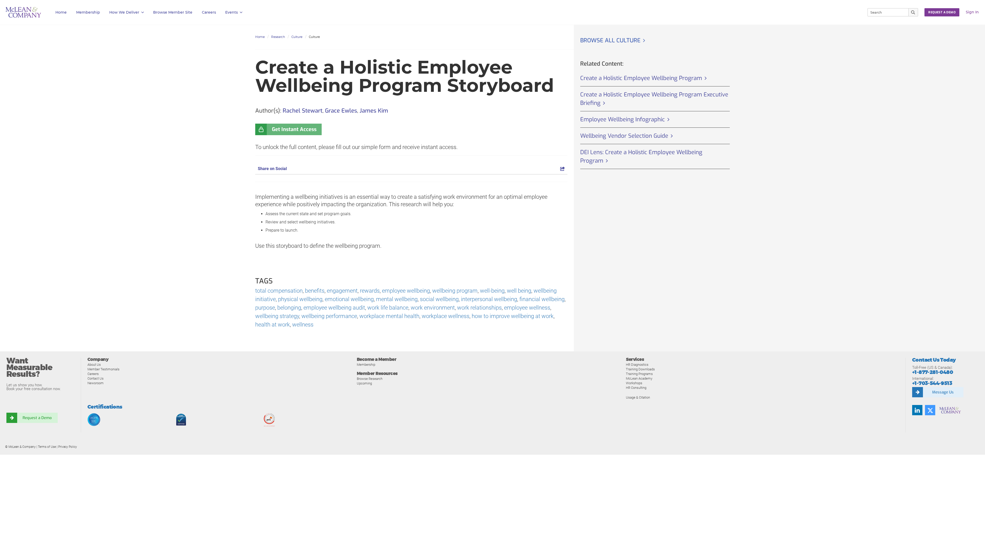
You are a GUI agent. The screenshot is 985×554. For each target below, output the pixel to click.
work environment (433, 307)
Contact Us (95, 378)
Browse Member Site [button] (172, 12)
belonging (289, 307)
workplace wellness (445, 316)
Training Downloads (640, 369)
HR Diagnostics (637, 365)
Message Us (943, 392)
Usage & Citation (638, 397)
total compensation (279, 291)
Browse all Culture (610, 40)
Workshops (634, 383)
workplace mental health (389, 316)
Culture (296, 37)
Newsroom (95, 383)
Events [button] (231, 12)
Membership (88, 12)
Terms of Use (47, 447)
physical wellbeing (300, 299)
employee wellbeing (406, 291)
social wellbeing (439, 299)
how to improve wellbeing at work (513, 316)
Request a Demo (37, 417)
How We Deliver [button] (124, 12)
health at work (272, 324)
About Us (94, 365)
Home (61, 12)
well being (519, 291)
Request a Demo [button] (942, 12)
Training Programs (639, 374)
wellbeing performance (329, 316)
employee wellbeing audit (334, 307)
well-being (492, 291)
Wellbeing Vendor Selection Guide (624, 136)
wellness (302, 324)
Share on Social (272, 168)
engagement (342, 291)
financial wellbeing (542, 299)
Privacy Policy (67, 447)
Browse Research (369, 379)
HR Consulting (636, 388)
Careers (93, 374)
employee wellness (527, 307)
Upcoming (364, 383)
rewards (370, 291)
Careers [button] (209, 12)
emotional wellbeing (349, 299)
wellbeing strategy (277, 316)
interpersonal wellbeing (489, 299)
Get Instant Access (294, 129)
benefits (314, 291)
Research (278, 37)
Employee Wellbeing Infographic (622, 119)
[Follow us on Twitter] (930, 410)
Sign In (972, 12)
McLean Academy (639, 378)
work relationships (479, 307)
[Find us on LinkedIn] (917, 410)
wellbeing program (455, 291)
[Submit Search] (913, 12)
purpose (265, 307)
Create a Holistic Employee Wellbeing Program (641, 78)
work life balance (387, 307)
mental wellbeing (397, 299)
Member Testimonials (103, 369)
